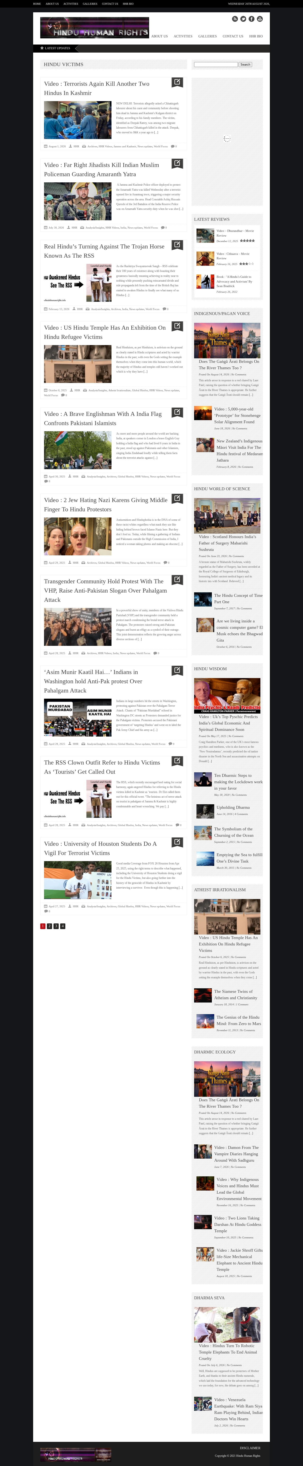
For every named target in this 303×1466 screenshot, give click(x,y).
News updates (145, 146)
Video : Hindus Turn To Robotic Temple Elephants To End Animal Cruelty (228, 1352)
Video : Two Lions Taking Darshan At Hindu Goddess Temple (237, 1224)
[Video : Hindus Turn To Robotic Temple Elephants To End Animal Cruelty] (229, 1325)
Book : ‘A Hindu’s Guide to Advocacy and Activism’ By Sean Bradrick (234, 281)
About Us (52, 3)
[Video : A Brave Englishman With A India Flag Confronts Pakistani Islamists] (175, 413)
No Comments (238, 374)
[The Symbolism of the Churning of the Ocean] (203, 833)
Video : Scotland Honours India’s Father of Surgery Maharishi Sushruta (227, 543)
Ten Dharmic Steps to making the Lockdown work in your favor (238, 782)
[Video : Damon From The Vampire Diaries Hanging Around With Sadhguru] (203, 1151)
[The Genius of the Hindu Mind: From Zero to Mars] (205, 1021)
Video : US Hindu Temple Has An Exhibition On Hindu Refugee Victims (228, 944)
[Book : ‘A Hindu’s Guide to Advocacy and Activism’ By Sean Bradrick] (205, 281)
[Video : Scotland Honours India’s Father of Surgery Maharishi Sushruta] (229, 516)
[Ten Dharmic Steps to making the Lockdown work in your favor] (203, 779)
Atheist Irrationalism (119, 390)
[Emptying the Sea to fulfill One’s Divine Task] (205, 859)
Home (37, 3)
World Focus (161, 146)
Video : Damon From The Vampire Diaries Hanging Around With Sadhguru (236, 1154)
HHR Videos (105, 146)
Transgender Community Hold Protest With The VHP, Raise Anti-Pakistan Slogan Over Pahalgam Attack (105, 590)
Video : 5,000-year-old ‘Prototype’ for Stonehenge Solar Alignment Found (237, 415)
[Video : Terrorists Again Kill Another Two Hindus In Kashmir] (175, 82)
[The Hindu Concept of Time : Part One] (203, 599)
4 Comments (241, 813)
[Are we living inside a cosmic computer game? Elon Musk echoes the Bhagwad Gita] (205, 625)
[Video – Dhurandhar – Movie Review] (205, 236)
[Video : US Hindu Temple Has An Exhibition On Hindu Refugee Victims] (175, 326)
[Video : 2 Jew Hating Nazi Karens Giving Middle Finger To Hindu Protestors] (175, 499)
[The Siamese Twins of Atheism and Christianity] (203, 995)
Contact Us (110, 3)
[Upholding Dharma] (205, 811)
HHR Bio (128, 3)
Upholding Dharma (233, 807)
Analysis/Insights (95, 227)
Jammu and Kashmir (125, 146)
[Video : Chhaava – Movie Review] (205, 259)
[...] (155, 132)
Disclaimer (250, 1448)
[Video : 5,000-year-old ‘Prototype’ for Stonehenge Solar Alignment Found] (203, 413)
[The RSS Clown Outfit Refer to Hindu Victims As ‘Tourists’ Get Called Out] (175, 761)
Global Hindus (140, 390)
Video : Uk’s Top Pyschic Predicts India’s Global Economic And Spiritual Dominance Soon (228, 723)
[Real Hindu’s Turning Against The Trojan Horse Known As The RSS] (175, 245)
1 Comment (242, 1004)
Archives (92, 146)
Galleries (90, 3)
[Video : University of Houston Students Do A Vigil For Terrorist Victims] (175, 842)
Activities (70, 3)
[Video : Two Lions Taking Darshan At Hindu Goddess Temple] (203, 1222)
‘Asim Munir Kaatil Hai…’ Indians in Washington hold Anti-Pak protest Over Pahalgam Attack (93, 681)
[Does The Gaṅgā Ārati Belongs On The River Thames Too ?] (229, 340)
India (123, 227)
